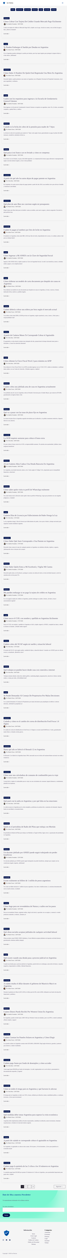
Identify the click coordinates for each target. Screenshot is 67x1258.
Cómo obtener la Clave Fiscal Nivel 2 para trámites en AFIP (27, 361)
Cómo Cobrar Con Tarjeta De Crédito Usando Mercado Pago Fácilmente (32, 21)
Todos (12, 9)
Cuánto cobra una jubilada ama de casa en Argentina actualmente (30, 387)
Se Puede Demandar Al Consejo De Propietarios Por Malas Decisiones (31, 696)
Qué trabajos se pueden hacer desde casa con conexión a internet (29, 670)
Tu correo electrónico (8, 1206)
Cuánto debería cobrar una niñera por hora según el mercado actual (30, 309)
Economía (27, 9)
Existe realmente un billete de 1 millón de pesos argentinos (27, 881)
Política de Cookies (33, 1240)
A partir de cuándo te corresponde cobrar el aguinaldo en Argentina (30, 1140)
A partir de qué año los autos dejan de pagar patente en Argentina (29, 178)
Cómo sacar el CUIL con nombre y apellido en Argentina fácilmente (31, 618)
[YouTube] (9, 1240)
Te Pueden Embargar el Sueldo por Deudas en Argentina (26, 47)
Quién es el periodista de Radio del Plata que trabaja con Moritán (29, 827)
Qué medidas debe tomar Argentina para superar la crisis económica (31, 1115)
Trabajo (54, 9)
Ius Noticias (10, 3)
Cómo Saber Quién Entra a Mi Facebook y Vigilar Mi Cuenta (28, 567)
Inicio (33, 1234)
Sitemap (33, 1244)
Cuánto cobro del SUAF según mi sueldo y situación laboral (27, 644)
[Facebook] (6, 1240)
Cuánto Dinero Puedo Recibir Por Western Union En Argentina (29, 1012)
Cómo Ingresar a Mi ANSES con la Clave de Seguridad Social (28, 256)
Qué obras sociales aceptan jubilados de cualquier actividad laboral (30, 932)
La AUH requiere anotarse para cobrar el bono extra (24, 438)
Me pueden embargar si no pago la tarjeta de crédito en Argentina (30, 593)
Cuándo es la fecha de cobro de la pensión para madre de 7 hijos (29, 127)
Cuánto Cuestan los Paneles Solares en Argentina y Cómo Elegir (29, 1037)
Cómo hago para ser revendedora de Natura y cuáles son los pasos (30, 906)
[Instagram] (3, 1240)
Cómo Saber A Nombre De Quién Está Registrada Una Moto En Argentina (33, 73)
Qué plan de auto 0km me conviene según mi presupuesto (26, 204)
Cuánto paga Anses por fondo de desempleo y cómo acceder (27, 1063)
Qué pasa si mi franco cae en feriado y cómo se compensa (26, 153)
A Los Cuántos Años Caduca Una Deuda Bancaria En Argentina (29, 464)
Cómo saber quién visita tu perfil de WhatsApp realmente (26, 490)
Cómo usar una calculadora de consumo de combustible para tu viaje (31, 775)
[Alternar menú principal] (62, 3)
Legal (40, 9)
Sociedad (47, 9)
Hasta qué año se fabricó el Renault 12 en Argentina (24, 749)
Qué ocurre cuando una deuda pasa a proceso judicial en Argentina (30, 958)
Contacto (33, 1238)
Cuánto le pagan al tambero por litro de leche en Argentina (27, 230)
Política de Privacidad (33, 1242)
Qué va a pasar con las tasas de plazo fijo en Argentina (25, 412)
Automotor (19, 9)
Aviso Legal (33, 1236)
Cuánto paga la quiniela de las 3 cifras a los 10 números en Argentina (31, 1166)
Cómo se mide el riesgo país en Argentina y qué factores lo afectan (30, 1089)
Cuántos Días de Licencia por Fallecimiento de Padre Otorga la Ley (30, 515)
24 (33, 1186)
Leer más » (6, 34)
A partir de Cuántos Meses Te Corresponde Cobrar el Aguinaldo (29, 335)
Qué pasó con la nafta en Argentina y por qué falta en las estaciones (30, 801)
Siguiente (59, 1186)
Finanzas (35, 9)
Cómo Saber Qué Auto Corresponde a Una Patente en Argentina (29, 541)
